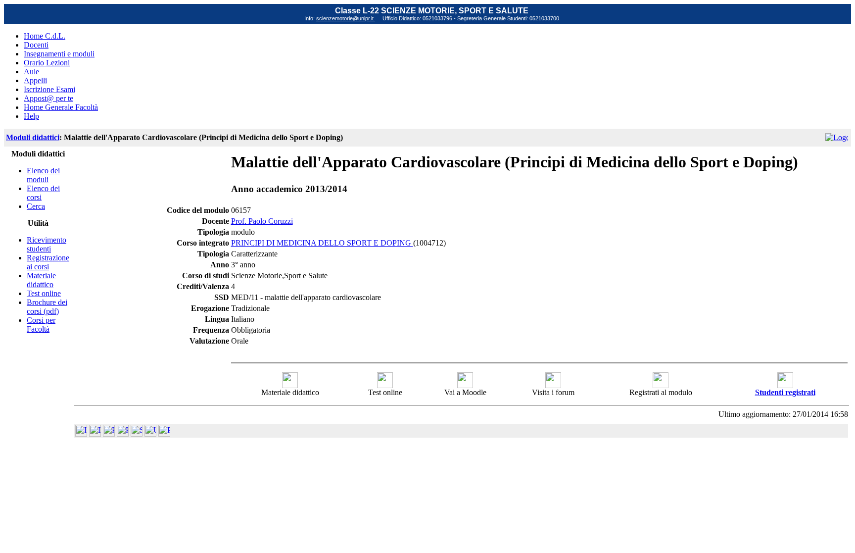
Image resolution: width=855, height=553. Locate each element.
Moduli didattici (32, 137)
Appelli (35, 80)
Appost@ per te (48, 98)
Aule (31, 71)
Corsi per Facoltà (41, 324)
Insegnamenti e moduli (59, 54)
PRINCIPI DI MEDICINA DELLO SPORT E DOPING (322, 243)
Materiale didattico (41, 280)
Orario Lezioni (47, 62)
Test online (44, 293)
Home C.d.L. (44, 36)
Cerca (36, 206)
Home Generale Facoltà (61, 107)
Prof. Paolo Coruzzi (262, 221)
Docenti (36, 45)
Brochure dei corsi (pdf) (47, 306)
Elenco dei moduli (43, 175)
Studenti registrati (785, 392)
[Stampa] (164, 434)
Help (31, 116)
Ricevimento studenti (46, 244)
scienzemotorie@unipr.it (345, 18)
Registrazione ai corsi (48, 262)
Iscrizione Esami (49, 89)
